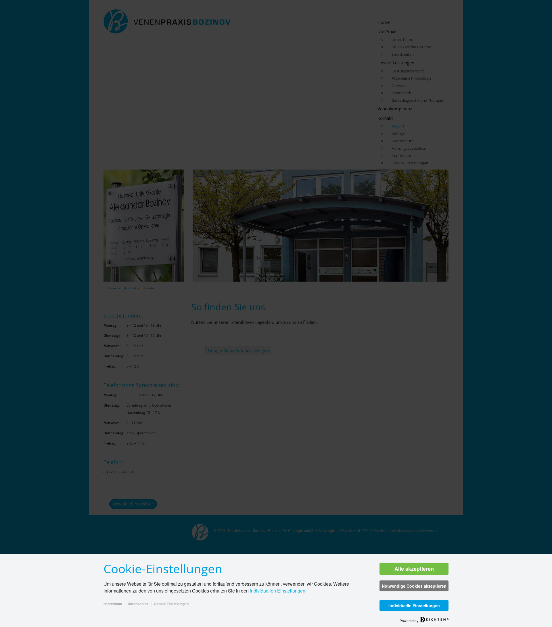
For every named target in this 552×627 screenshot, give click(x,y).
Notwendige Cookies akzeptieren (414, 586)
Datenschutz (138, 603)
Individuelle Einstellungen (414, 605)
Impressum (112, 603)
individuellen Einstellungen (277, 590)
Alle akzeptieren (414, 568)
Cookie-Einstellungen (171, 603)
